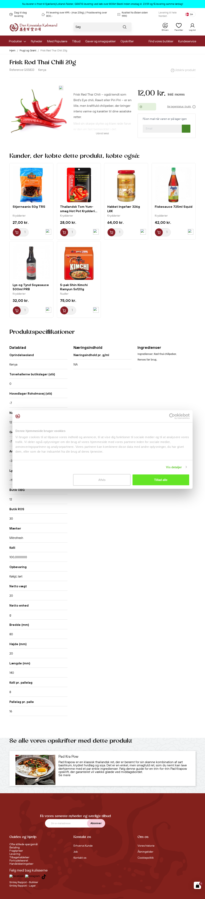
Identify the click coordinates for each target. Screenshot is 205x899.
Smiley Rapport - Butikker (23, 882)
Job (75, 852)
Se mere (64, 775)
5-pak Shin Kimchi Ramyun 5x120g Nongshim (74, 289)
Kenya (42, 70)
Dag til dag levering (20, 14)
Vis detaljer (174, 467)
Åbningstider (145, 852)
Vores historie (146, 846)
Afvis (102, 480)
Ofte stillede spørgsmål (23, 844)
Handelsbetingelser (21, 864)
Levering (14, 854)
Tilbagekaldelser (19, 857)
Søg (125, 28)
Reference (16, 70)
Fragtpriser (16, 851)
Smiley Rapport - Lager (22, 885)
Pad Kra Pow (68, 756)
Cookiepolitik (146, 858)
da (191, 14)
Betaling (14, 847)
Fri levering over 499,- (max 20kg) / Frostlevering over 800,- (76, 14)
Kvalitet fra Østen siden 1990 (135, 14)
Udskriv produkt (185, 70)
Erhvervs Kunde (83, 846)
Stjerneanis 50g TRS (29, 206)
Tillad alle (160, 480)
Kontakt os (79, 858)
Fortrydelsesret (18, 860)
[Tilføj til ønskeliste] (61, 87)
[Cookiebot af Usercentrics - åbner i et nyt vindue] (172, 416)
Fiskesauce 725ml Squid (173, 206)
